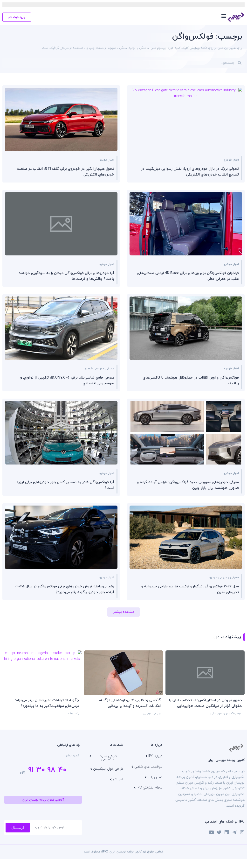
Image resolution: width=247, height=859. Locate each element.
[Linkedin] (226, 832)
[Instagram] (242, 832)
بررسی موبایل (152, 713)
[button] (223, 16)
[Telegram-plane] (234, 832)
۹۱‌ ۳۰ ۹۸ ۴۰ (47, 770)
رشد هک (73, 713)
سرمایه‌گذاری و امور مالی (226, 713)
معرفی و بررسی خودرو (99, 368)
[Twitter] (219, 832)
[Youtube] (211, 832)
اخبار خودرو (231, 160)
